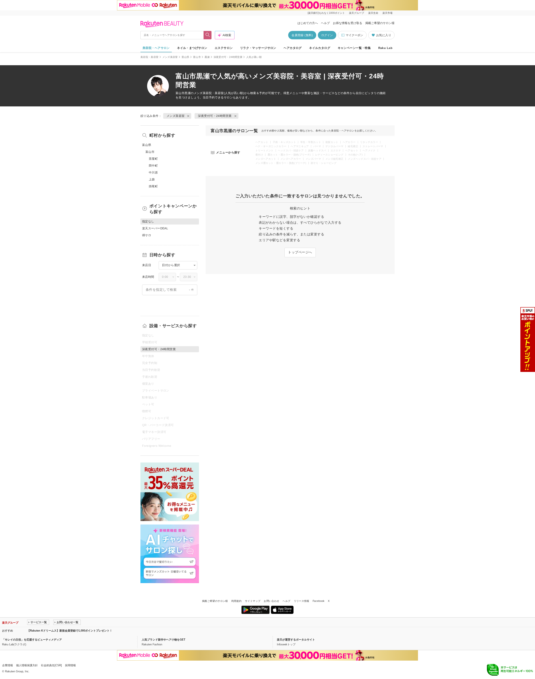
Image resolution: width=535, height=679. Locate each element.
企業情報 (7, 665)
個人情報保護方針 (27, 665)
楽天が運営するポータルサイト (296, 639)
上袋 (152, 179)
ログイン (327, 35)
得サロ (146, 235)
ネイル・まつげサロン (192, 48)
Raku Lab (385, 48)
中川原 (153, 172)
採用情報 (70, 665)
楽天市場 (387, 12)
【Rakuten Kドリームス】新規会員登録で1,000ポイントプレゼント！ (69, 630)
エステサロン (224, 48)
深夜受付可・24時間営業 (228, 57)
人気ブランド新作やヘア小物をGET (163, 639)
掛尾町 (153, 186)
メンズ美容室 (170, 57)
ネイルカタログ (319, 48)
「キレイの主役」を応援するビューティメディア (32, 639)
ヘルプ (325, 23)
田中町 (153, 165)
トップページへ (300, 252)
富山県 (185, 57)
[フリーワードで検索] (208, 35)
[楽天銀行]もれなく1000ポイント (326, 12)
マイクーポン (354, 35)
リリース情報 (301, 601)
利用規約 (236, 601)
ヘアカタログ (293, 48)
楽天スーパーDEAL (155, 228)
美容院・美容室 (149, 57)
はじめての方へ (307, 23)
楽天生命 (373, 12)
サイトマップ (252, 601)
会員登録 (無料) (302, 35)
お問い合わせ (271, 601)
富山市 (197, 57)
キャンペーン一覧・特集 (354, 48)
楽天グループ (356, 12)
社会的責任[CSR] (51, 665)
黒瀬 (207, 57)
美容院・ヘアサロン (156, 48)
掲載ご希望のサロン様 (380, 23)
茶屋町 (153, 158)
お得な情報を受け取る (347, 23)
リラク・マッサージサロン (258, 48)
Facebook (319, 601)
